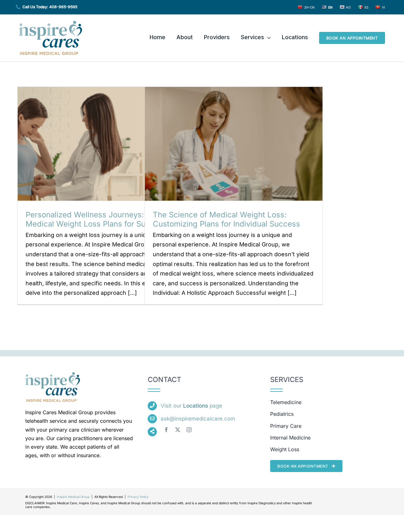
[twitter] (177, 429)
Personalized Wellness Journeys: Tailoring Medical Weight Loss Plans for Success (101, 219)
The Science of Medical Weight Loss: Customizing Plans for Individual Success (226, 219)
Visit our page (191, 406)
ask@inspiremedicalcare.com (198, 418)
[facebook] (166, 429)
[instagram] (189, 429)
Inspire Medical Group (73, 497)
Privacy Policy (138, 497)
